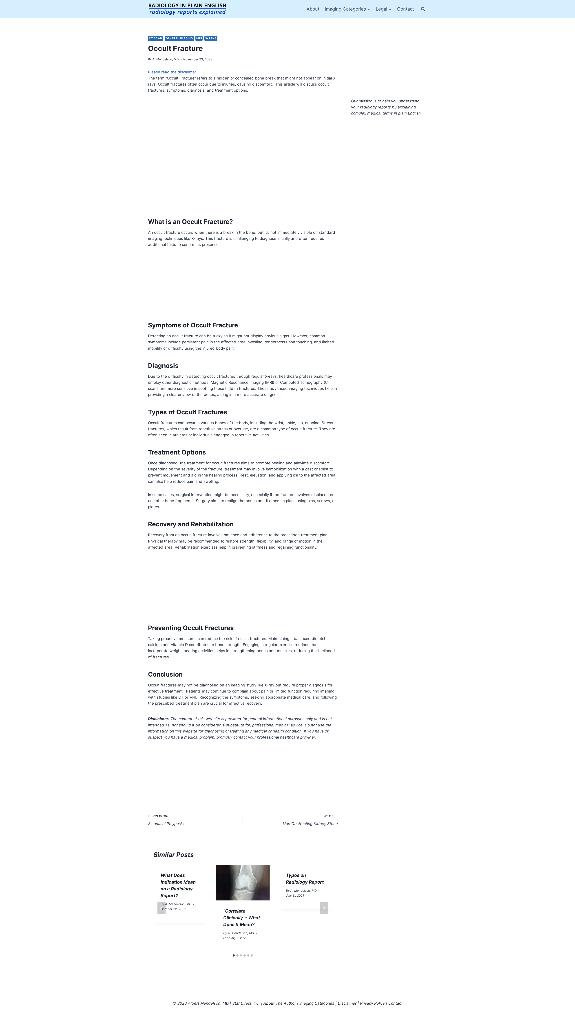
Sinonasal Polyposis (166, 820)
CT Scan (155, 38)
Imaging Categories (316, 1003)
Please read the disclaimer (172, 72)
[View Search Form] (423, 9)
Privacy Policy (372, 1003)
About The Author (279, 1003)
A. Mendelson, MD (166, 59)
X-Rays (211, 38)
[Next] (324, 908)
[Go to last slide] (161, 908)
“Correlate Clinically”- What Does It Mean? (241, 917)
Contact (405, 9)
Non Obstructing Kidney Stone (310, 820)
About (313, 9)
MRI (199, 38)
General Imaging (179, 38)
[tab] (234, 955)
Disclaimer (347, 1003)
